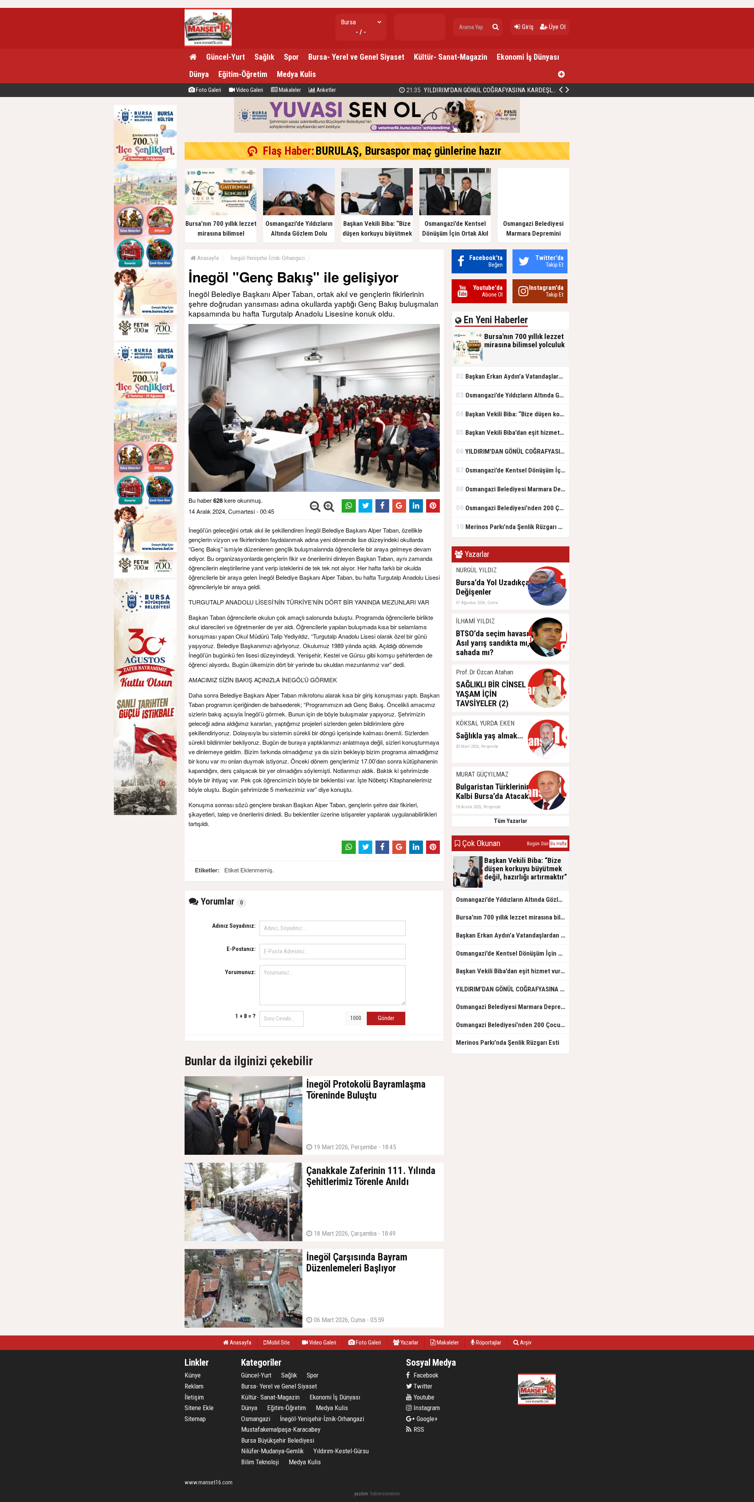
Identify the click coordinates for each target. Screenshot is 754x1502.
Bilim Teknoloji (260, 1462)
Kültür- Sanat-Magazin (450, 57)
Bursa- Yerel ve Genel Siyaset (356, 57)
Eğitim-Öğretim (242, 74)
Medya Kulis (296, 74)
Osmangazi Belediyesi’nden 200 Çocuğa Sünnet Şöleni (484, 90)
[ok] (495, 27)
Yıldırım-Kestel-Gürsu (341, 1451)
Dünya (199, 74)
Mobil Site (278, 1342)
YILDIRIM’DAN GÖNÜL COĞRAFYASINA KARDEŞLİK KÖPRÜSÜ (512, 451)
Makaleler (289, 89)
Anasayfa (207, 258)
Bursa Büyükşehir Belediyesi (277, 1440)
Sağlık (264, 57)
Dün (545, 843)
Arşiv (525, 1342)
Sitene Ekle (199, 1408)
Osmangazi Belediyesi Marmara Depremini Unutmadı (512, 488)
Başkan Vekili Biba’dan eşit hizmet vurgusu (512, 432)
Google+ (425, 1419)
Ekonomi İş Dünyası (528, 57)
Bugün (533, 843)
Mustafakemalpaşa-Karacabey (280, 1429)
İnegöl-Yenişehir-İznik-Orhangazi (268, 258)
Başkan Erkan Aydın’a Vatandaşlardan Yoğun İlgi (512, 376)
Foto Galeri (208, 89)
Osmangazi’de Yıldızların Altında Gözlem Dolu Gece (512, 394)
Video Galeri (249, 89)
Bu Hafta (558, 843)
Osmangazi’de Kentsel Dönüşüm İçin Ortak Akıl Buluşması (512, 469)
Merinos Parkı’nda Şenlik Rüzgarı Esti (512, 526)
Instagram (426, 1408)
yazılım (361, 1494)
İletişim (194, 1397)
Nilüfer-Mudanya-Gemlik (272, 1451)
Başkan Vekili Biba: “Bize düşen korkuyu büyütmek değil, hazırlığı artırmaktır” (512, 413)
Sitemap (195, 1419)
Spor (291, 57)
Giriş (527, 27)
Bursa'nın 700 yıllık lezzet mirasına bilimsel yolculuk (512, 917)
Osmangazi (255, 1419)
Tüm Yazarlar (510, 820)
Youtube (423, 1397)
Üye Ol (556, 27)
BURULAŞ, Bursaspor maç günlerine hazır (408, 151)
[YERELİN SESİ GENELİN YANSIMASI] (208, 45)
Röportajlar (488, 1342)
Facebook (425, 1375)
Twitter (422, 1386)
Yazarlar (408, 1342)
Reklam (194, 1386)
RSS (418, 1429)
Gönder (386, 1018)
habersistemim (385, 1494)
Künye (193, 1375)
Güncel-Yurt (225, 57)
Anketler (325, 89)
